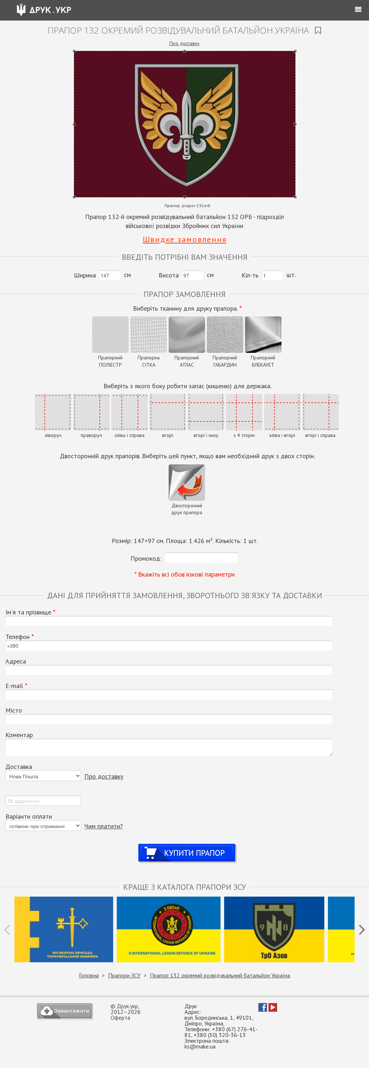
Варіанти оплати (28, 816)
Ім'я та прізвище (30, 612)
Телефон (19, 636)
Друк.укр (127, 1006)
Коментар (19, 735)
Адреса (15, 661)
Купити (187, 846)
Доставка (18, 766)
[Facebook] (262, 1009)
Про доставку (184, 43)
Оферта (120, 1017)
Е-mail (16, 686)
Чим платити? (103, 826)
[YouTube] (272, 1009)
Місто (13, 710)
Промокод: (145, 558)
